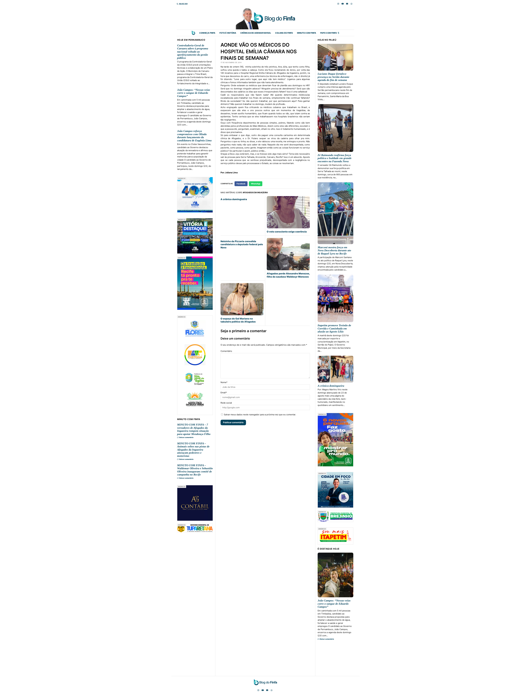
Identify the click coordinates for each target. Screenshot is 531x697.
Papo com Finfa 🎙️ (330, 33)
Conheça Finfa (207, 33)
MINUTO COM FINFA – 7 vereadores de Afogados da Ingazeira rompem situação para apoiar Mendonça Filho (193, 429)
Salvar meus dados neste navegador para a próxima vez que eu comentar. (260, 414)
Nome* (224, 382)
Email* (224, 392)
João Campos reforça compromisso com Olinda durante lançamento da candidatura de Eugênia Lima (194, 135)
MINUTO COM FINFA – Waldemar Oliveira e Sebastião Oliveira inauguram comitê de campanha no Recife (195, 470)
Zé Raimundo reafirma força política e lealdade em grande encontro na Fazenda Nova (335, 158)
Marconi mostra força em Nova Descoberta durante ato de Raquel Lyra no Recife (334, 250)
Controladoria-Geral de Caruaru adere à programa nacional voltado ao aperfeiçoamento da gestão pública (192, 51)
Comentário (226, 351)
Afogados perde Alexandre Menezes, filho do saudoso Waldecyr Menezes (288, 275)
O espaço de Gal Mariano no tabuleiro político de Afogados (238, 320)
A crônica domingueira (234, 199)
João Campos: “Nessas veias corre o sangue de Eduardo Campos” (193, 92)
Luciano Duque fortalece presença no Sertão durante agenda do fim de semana (333, 76)
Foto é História (227, 33)
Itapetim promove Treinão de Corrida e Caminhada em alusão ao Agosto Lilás (334, 328)
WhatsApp (255, 184)
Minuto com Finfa (306, 33)
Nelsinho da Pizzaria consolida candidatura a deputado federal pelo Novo (242, 244)
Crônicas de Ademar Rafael (255, 33)
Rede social (226, 402)
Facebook (241, 184)
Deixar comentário (186, 437)
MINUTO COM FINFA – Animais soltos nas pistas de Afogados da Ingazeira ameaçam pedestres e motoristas (193, 449)
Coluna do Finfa (284, 33)
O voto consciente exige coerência (287, 231)
